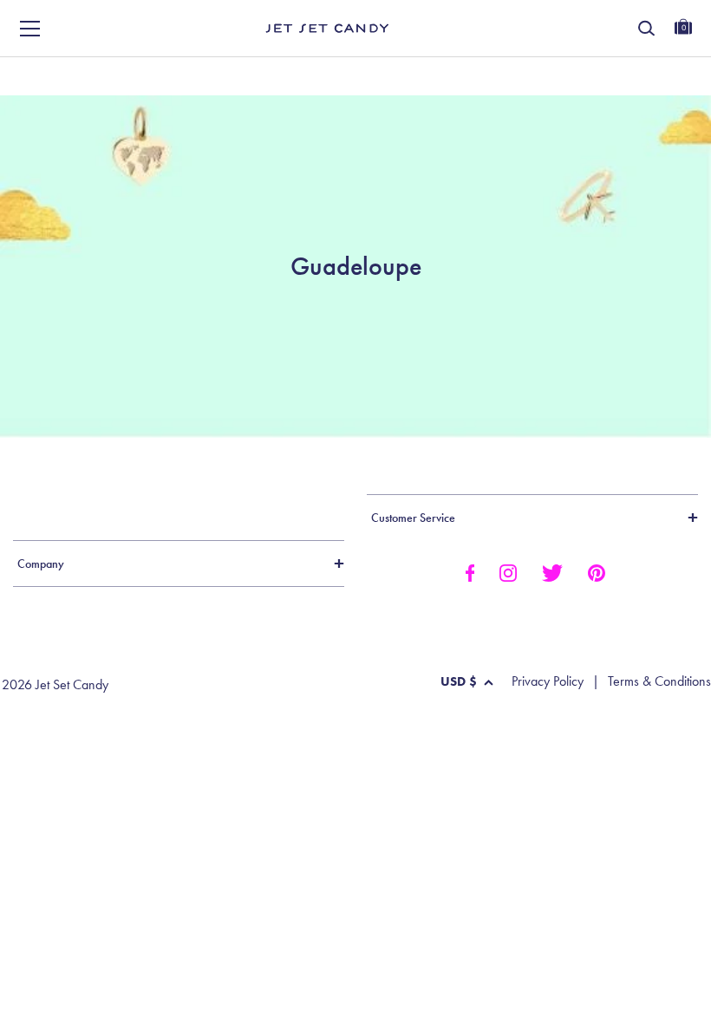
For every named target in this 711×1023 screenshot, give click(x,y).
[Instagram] (508, 571)
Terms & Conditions (659, 681)
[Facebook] (469, 571)
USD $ (458, 681)
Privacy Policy (548, 681)
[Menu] (30, 29)
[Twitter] (552, 571)
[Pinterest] (596, 571)
